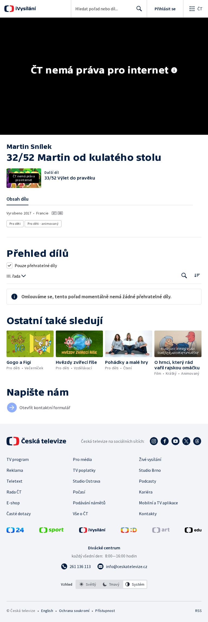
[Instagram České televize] (154, 441)
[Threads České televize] (197, 441)
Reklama (14, 470)
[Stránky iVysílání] (92, 531)
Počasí (79, 492)
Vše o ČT (80, 513)
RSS (198, 610)
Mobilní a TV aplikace (158, 502)
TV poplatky (84, 470)
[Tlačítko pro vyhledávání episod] (184, 276)
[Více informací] (174, 70)
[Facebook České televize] (164, 441)
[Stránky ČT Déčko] (129, 531)
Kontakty (148, 513)
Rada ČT (14, 492)
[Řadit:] (197, 275)
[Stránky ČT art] (161, 531)
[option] (87, 584)
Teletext (14, 481)
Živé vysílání (150, 459)
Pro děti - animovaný (43, 224)
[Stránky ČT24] (15, 531)
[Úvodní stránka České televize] (36, 441)
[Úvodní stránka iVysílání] (25, 8)
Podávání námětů (89, 502)
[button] (30, 344)
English (47, 610)
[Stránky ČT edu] (193, 531)
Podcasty (147, 481)
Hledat (139, 8)
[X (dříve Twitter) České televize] (186, 441)
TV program (17, 459)
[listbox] (111, 584)
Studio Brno (150, 470)
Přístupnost (105, 610)
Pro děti (15, 224)
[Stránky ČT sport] (51, 531)
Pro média (82, 459)
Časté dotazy (18, 513)
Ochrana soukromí (74, 610)
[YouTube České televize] (175, 441)
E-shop (13, 502)
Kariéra (145, 492)
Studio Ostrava (86, 481)
